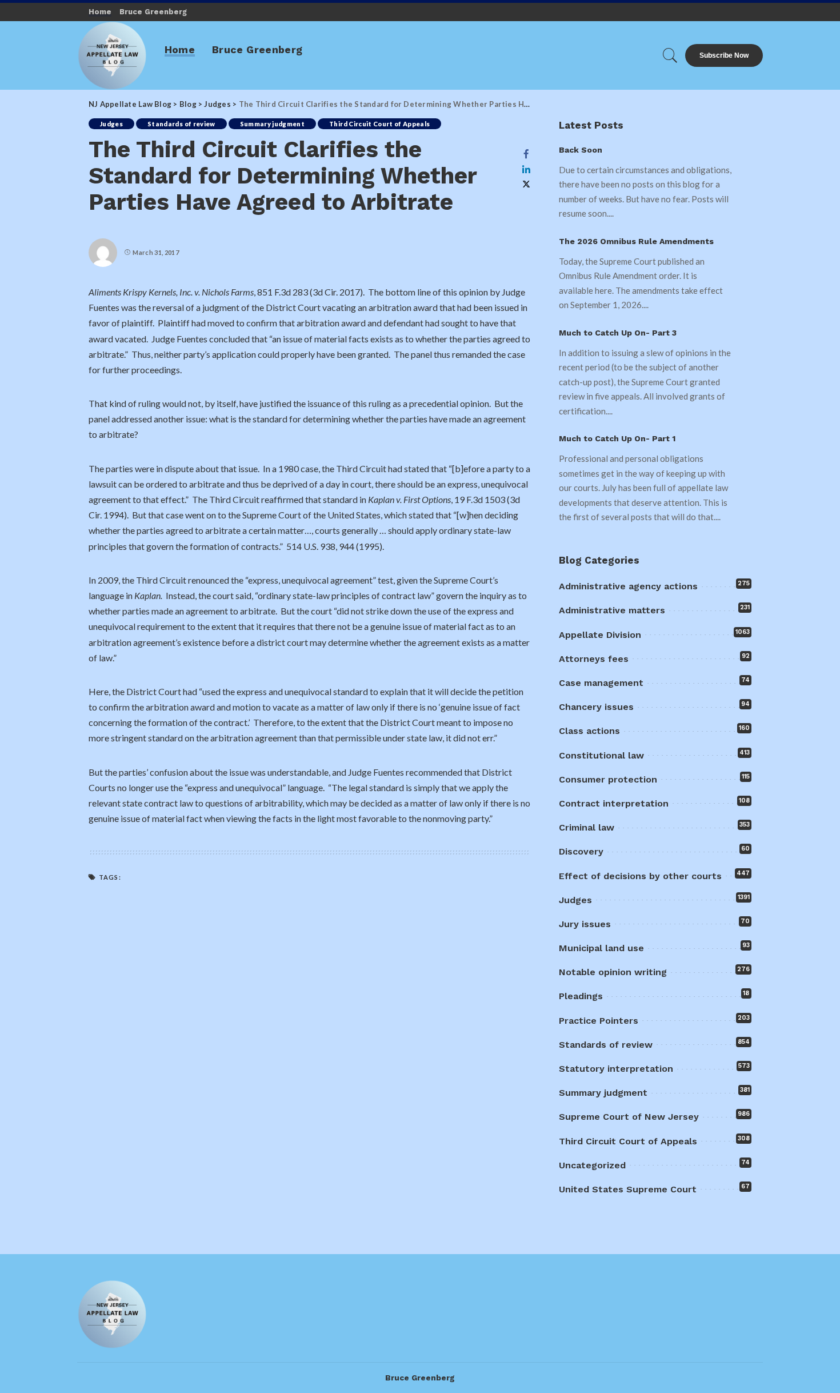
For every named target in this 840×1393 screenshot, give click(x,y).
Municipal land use (601, 948)
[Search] (670, 55)
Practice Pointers (598, 1020)
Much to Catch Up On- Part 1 (617, 438)
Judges (111, 123)
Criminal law (586, 827)
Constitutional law (601, 755)
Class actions (589, 730)
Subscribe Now (724, 55)
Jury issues (585, 924)
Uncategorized (592, 1165)
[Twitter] (526, 184)
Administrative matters (612, 610)
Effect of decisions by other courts (640, 876)
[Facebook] (526, 153)
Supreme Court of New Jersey (629, 1116)
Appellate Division (600, 634)
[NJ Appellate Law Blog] (112, 55)
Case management (601, 682)
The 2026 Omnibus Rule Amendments (636, 241)
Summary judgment (272, 123)
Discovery (581, 851)
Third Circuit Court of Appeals (379, 123)
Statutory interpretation (616, 1068)
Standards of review (181, 123)
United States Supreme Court (628, 1189)
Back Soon (580, 149)
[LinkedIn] (526, 169)
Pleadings (581, 996)
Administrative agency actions (628, 586)
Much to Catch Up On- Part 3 (618, 332)
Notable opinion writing (613, 972)
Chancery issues (596, 706)
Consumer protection (608, 779)
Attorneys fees (594, 658)
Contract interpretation (614, 803)
